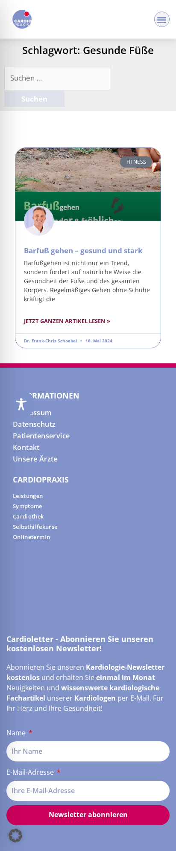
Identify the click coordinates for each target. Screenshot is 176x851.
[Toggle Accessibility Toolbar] (21, 404)
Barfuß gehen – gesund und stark (83, 250)
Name (16, 732)
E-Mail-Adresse (31, 772)
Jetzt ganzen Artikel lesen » (67, 321)
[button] (162, 19)
